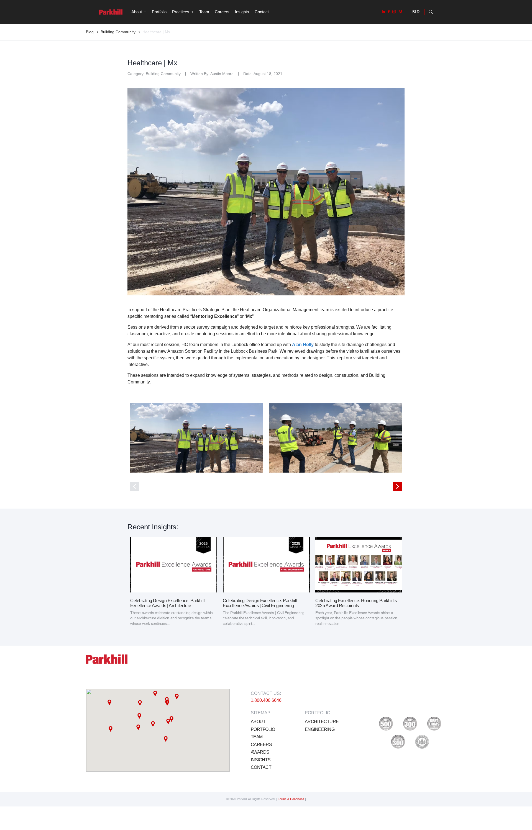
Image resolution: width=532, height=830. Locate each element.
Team (204, 11)
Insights (242, 11)
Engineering (319, 729)
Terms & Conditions (291, 799)
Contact (262, 11)
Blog (90, 32)
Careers (222, 11)
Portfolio (159, 11)
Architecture (322, 721)
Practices (180, 11)
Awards (260, 752)
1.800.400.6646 (266, 700)
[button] (140, 703)
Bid (416, 11)
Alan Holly (303, 344)
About (258, 721)
